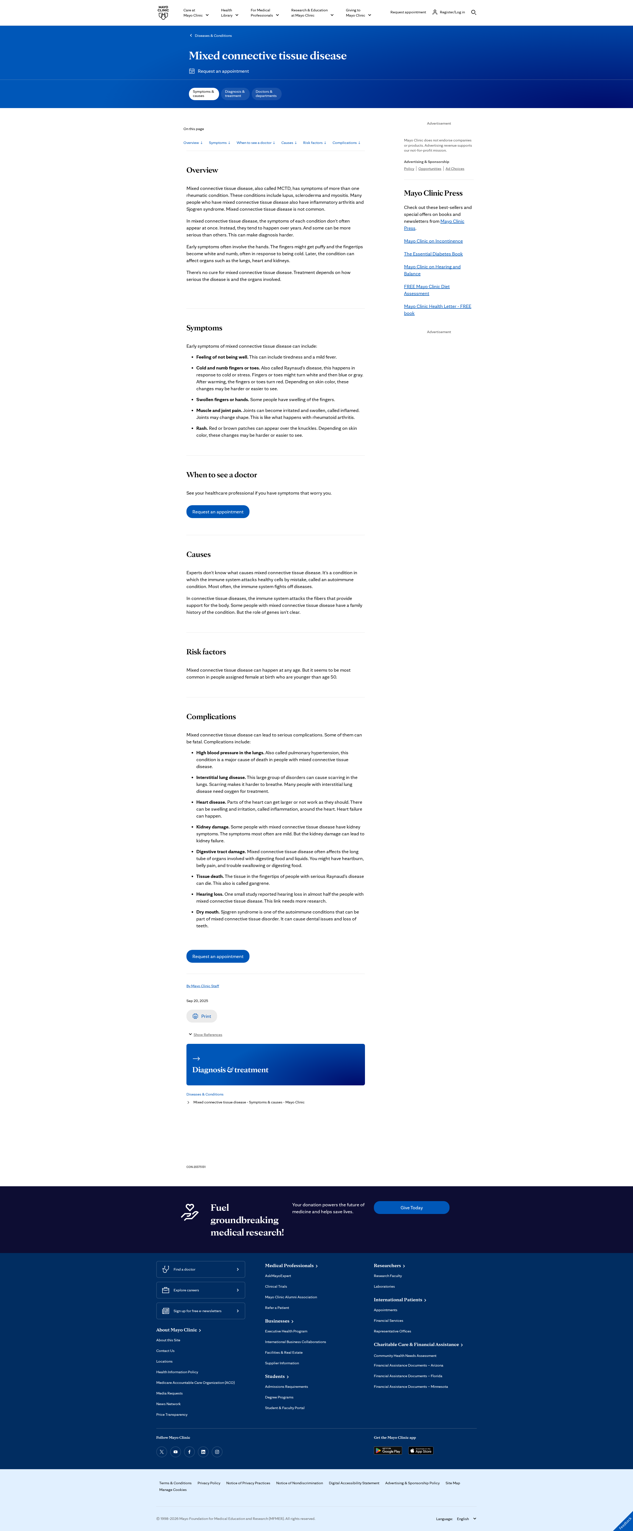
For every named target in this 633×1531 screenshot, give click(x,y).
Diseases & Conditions (213, 35)
